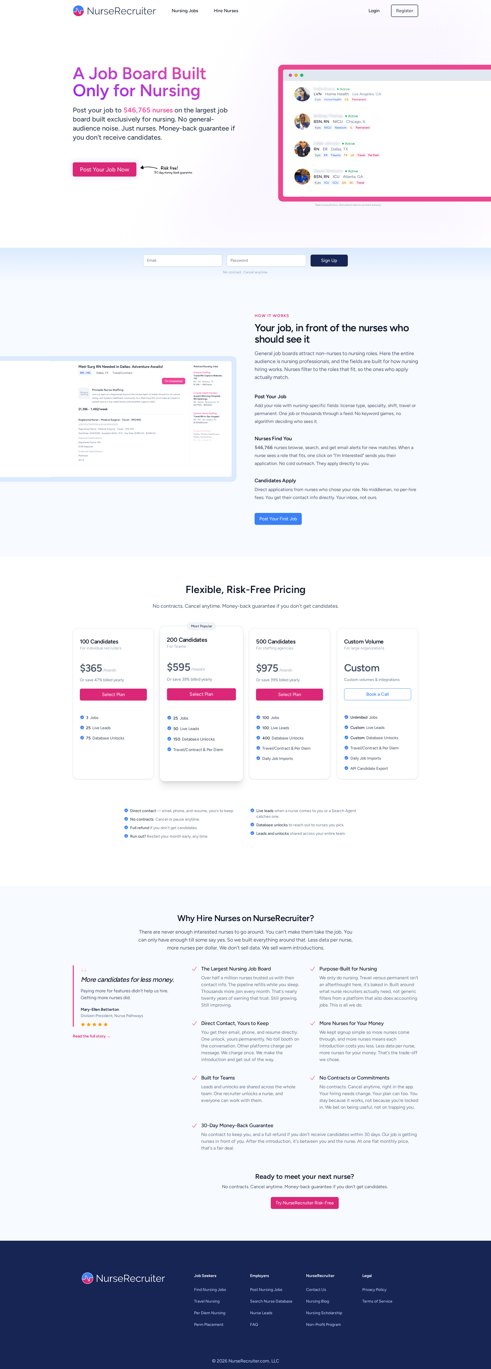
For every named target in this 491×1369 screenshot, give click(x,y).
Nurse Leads (261, 1313)
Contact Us (316, 1289)
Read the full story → (92, 1036)
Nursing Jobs (185, 10)
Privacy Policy (374, 1289)
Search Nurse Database (271, 1301)
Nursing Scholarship (324, 1313)
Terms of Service (377, 1301)
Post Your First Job (278, 518)
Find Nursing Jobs (210, 1289)
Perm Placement (208, 1324)
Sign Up (329, 260)
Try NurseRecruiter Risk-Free (305, 1203)
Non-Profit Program (323, 1324)
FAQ (254, 1324)
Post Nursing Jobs (266, 1289)
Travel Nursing (207, 1301)
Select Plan (113, 694)
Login (374, 10)
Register (404, 10)
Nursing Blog (317, 1301)
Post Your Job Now (104, 169)
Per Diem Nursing (209, 1313)
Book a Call (377, 694)
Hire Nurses (226, 10)
